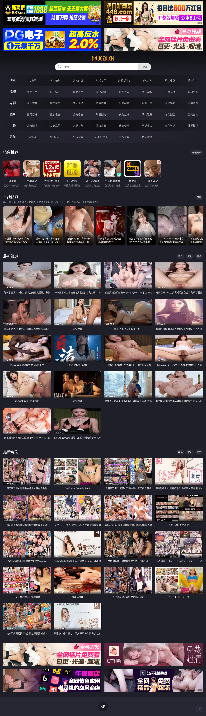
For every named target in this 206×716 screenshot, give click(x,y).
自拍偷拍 (55, 92)
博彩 (12, 80)
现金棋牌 (170, 80)
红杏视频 (124, 137)
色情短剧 (147, 137)
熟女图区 (170, 114)
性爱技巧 (193, 125)
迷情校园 (124, 125)
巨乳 (189, 256)
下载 (199, 197)
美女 (180, 256)
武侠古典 (101, 125)
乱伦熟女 (170, 103)
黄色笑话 (170, 125)
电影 (12, 103)
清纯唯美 (147, 114)
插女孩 (32, 137)
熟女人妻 (124, 92)
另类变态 (193, 103)
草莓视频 (78, 137)
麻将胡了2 (124, 80)
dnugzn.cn (103, 58)
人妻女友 (78, 125)
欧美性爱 (101, 103)
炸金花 (147, 80)
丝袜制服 (147, 92)
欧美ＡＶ (78, 92)
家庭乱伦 (55, 125)
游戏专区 (101, 80)
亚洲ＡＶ (32, 92)
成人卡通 (78, 103)
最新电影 (11, 452)
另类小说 (147, 125)
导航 (12, 137)
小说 (12, 125)
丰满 (180, 452)
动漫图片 (101, 114)
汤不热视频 (101, 137)
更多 (199, 256)
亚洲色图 (55, 114)
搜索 (144, 67)
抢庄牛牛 (193, 80)
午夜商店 (55, 137)
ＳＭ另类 (193, 92)
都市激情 (32, 125)
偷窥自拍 (32, 114)
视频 (12, 92)
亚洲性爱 (32, 103)
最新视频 (11, 256)
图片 (12, 114)
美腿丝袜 (124, 114)
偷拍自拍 (55, 103)
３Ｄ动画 (101, 92)
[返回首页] (199, 709)
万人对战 (78, 80)
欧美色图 (78, 114)
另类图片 (193, 114)
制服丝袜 (124, 103)
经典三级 (147, 103)
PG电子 (32, 80)
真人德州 (55, 80)
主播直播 (170, 92)
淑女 (189, 452)
